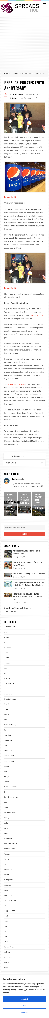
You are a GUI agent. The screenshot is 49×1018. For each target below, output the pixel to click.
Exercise (7, 745)
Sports (6, 921)
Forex (6, 771)
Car (5, 689)
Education (7, 735)
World (6, 967)
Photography (8, 880)
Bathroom (7, 647)
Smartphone (8, 916)
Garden (6, 782)
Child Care (7, 704)
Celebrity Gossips (10, 699)
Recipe (6, 890)
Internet (6, 807)
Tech (5, 931)
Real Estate (7, 885)
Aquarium (7, 637)
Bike (5, 668)
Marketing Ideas (9, 849)
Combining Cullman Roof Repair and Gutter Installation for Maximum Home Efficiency (28, 583)
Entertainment (9, 740)
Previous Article (17, 456)
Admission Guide (10, 627)
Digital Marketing (10, 725)
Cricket (6, 709)
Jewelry (6, 818)
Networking (8, 869)
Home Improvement (11, 797)
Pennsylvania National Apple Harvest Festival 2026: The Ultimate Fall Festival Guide (27, 596)
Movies (6, 859)
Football (7, 766)
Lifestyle (7, 833)
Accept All (24, 999)
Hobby (6, 792)
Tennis (6, 937)
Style (5, 926)
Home (8, 73)
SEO (5, 906)
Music (6, 864)
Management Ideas (10, 844)
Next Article (11, 462)
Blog (5, 673)
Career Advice (8, 694)
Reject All (24, 1012)
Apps (5, 632)
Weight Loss (8, 957)
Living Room (8, 838)
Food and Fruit (9, 761)
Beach (6, 653)
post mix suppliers (36, 315)
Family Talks (8, 751)
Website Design (9, 947)
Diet (5, 720)
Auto (5, 642)
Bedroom (7, 663)
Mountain (7, 854)
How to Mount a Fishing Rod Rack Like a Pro (29, 573)
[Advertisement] (24, 41)
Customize (24, 1006)
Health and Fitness (10, 787)
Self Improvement (10, 900)
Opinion (15, 73)
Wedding (7, 952)
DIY (5, 730)
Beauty (6, 658)
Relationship (8, 895)
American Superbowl (16, 384)
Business (7, 678)
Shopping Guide (9, 911)
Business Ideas (9, 683)
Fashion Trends (9, 756)
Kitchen (6, 823)
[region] (24, 996)
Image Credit (10, 197)
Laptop (6, 828)
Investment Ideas (10, 813)
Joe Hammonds (17, 94)
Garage (6, 776)
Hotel (6, 802)
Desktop (7, 714)
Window (6, 962)
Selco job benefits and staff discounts (17, 608)
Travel (6, 942)
